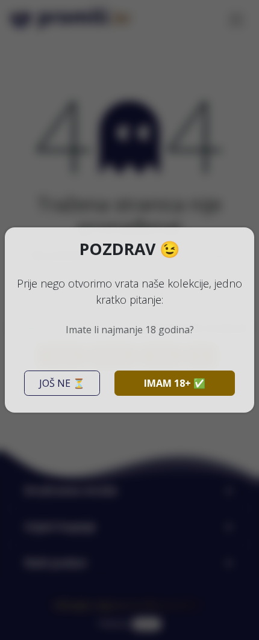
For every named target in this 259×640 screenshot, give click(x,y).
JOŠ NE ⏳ (62, 383)
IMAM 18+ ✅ (174, 383)
